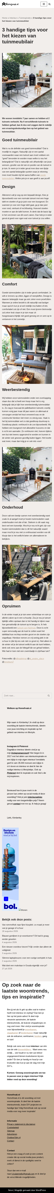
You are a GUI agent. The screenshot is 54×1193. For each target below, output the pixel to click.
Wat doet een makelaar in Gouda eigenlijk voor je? (24, 965)
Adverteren (12, 1134)
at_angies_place (36, 658)
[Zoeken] (49, 4)
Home (4, 18)
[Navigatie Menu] (44, 4)
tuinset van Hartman (26, 628)
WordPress (41, 1190)
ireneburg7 (9, 662)
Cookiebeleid (13, 1127)
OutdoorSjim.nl (13, 1137)
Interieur (13, 18)
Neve (10, 1190)
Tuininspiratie (25, 18)
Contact (10, 1141)
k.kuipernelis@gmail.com (23, 1174)
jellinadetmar (21, 658)
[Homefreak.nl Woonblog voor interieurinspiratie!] (10, 4)
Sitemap (11, 1131)
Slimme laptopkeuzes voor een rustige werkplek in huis (27, 958)
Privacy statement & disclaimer (21, 1124)
